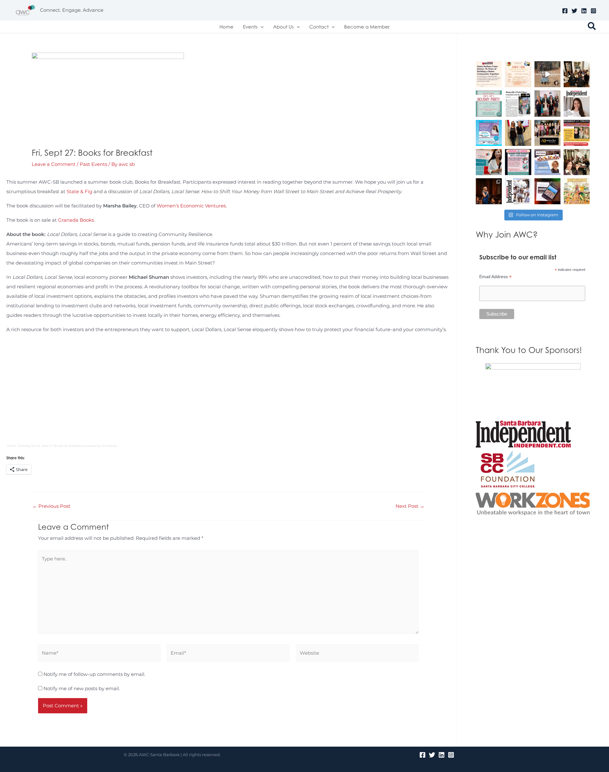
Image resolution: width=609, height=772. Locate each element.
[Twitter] (574, 11)
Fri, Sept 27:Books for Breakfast (59, 446)
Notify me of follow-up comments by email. (94, 674)
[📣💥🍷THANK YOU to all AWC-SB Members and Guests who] (489, 162)
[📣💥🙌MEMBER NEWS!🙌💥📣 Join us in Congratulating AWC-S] (518, 103)
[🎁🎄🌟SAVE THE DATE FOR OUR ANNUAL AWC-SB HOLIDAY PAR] (489, 103)
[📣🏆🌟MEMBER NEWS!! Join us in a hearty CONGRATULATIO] (489, 191)
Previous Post (51, 506)
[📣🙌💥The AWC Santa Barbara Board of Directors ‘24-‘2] (577, 162)
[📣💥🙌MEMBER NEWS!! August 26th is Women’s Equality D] (547, 162)
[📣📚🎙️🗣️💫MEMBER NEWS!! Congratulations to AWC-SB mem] (547, 74)
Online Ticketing (18, 446)
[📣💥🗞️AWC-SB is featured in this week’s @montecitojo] (547, 133)
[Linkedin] (584, 11)
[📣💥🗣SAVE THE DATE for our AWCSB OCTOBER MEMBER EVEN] (577, 133)
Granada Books (76, 220)
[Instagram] (593, 11)
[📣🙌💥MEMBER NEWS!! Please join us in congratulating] (489, 74)
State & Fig (79, 191)
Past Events (93, 164)
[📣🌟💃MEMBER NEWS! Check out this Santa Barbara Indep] (518, 191)
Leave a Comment (53, 164)
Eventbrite (109, 446)
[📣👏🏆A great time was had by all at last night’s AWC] (547, 103)
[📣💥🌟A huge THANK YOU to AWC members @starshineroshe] (518, 133)
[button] (261, 26)
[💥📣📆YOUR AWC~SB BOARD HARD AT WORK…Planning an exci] (577, 74)
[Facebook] (565, 11)
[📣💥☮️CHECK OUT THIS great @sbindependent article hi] (577, 103)
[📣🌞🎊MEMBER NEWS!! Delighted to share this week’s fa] (577, 191)
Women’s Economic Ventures (191, 206)
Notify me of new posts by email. (81, 688)
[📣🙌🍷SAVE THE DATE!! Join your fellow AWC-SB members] (518, 162)
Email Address (495, 277)
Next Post (410, 506)
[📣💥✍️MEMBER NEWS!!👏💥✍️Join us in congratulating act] (547, 191)
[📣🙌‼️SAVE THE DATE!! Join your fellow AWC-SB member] (489, 133)
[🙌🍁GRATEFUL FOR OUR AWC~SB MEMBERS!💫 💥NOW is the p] (518, 74)
